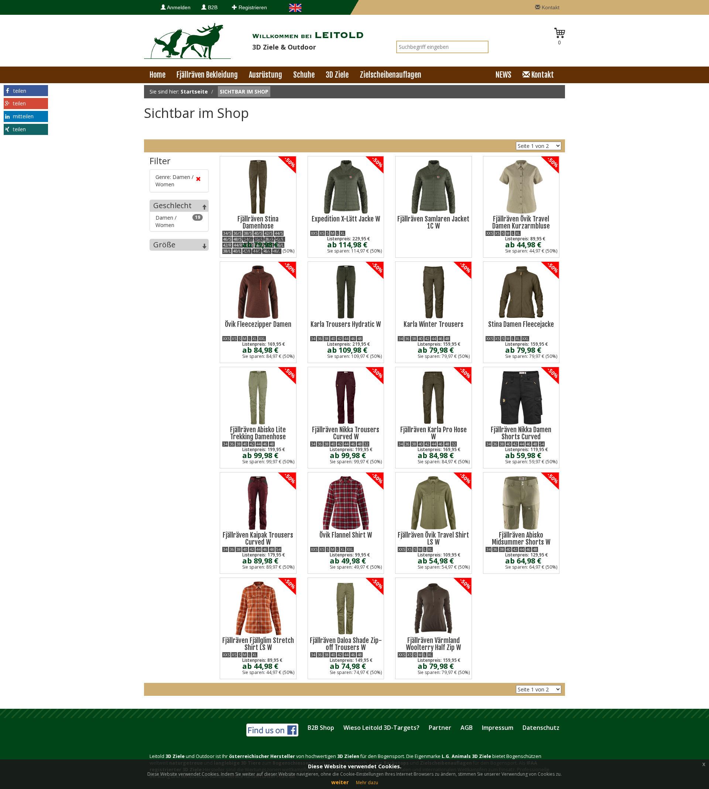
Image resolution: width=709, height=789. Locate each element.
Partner (440, 728)
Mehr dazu (367, 782)
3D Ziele (337, 74)
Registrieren (252, 7)
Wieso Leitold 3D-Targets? (381, 728)
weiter (340, 782)
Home (157, 74)
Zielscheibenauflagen (390, 74)
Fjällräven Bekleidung (207, 74)
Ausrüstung (265, 74)
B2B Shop (321, 728)
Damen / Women (177, 221)
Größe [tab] (164, 245)
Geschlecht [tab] (172, 205)
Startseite (194, 91)
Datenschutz (541, 728)
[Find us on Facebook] (272, 729)
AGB (466, 728)
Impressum (497, 728)
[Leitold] (187, 40)
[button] (26, 90)
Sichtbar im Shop (244, 91)
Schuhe (304, 74)
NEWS (503, 74)
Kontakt (549, 7)
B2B (212, 7)
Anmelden (178, 7)
